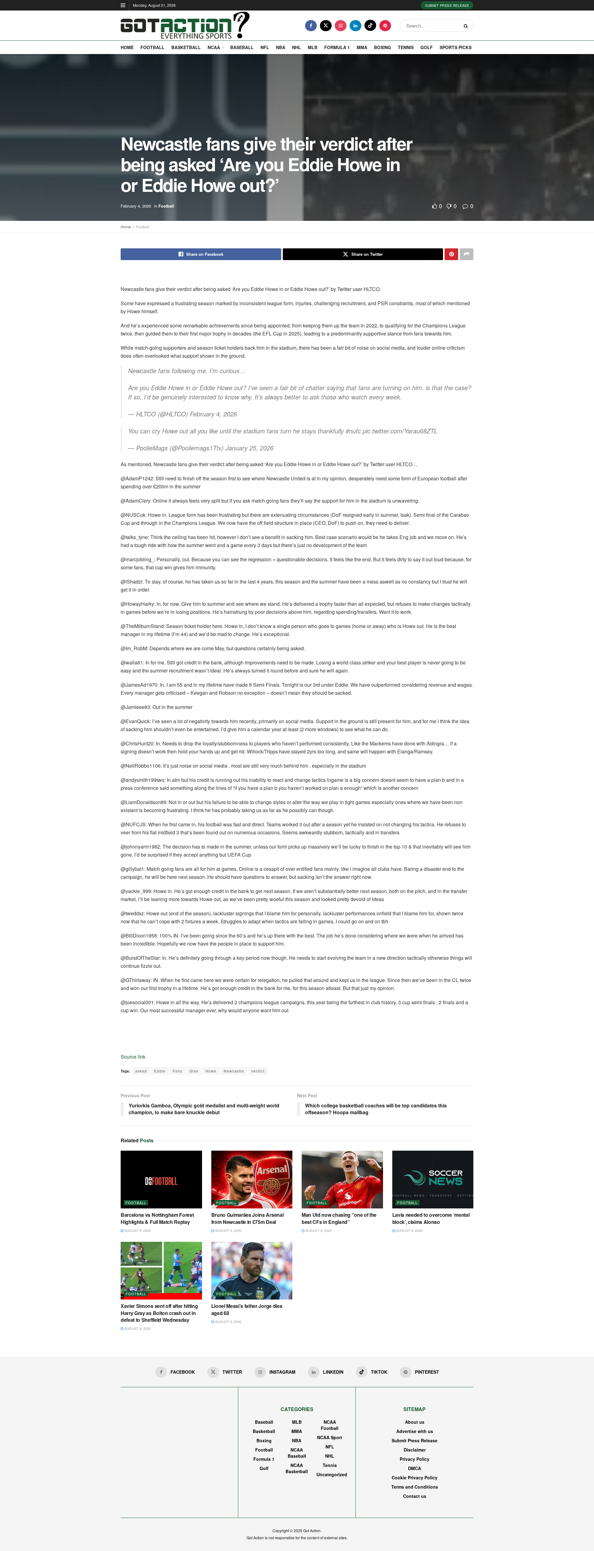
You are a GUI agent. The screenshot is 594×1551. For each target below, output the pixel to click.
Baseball (242, 47)
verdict (258, 1070)
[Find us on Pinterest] (385, 25)
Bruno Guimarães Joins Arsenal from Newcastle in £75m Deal (247, 1218)
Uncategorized (331, 1474)
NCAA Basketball (297, 1468)
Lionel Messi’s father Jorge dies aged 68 (246, 1309)
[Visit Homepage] (185, 26)
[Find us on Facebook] (311, 25)
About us (414, 1422)
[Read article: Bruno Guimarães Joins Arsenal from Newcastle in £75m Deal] (252, 1180)
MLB (312, 47)
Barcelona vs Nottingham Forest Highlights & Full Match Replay (157, 1218)
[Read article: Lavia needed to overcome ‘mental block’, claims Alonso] (433, 1180)
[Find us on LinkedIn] (355, 25)
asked (141, 1070)
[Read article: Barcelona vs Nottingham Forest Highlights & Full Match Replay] (161, 1180)
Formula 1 (337, 47)
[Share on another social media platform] (466, 254)
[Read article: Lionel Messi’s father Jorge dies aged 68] (252, 1271)
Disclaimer (415, 1450)
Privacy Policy (414, 1459)
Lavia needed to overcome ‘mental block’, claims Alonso (431, 1218)
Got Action (312, 1530)
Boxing (382, 47)
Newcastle (234, 1070)
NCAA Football (329, 1425)
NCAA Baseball (297, 1453)
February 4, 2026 (136, 206)
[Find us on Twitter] (326, 25)
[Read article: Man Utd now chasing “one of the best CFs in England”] (342, 1180)
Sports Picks (455, 47)
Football (152, 47)
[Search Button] (467, 25)
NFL (264, 47)
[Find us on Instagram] (340, 25)
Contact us (414, 1496)
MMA (362, 47)
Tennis (406, 47)
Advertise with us (414, 1431)
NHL (296, 47)
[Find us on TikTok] (370, 25)
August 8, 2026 (137, 1230)
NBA (280, 47)
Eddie (160, 1070)
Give (193, 1070)
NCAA (214, 47)
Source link (133, 1056)
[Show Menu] (123, 5)
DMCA (414, 1468)
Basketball (186, 47)
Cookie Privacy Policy (414, 1477)
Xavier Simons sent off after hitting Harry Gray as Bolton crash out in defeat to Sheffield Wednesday (159, 1312)
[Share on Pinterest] (451, 254)
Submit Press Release (447, 5)
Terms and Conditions (414, 1487)
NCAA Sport (329, 1437)
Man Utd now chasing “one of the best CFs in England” (339, 1218)
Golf (426, 47)
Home (127, 47)
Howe (211, 1070)
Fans (177, 1070)
